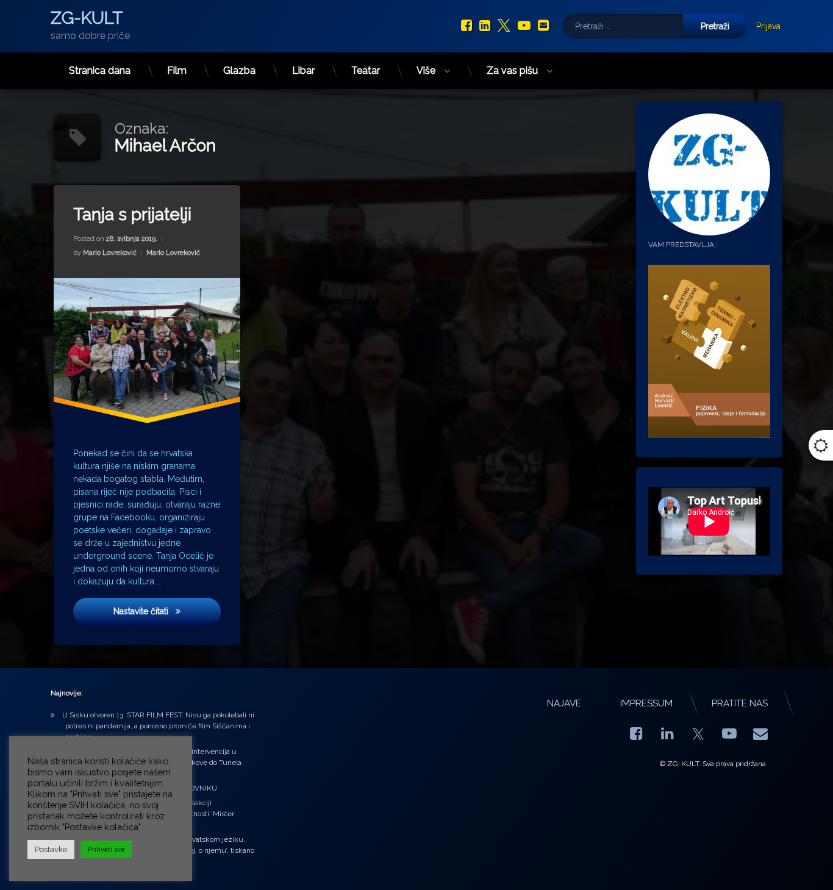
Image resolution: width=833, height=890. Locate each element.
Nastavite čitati (167, 611)
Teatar (365, 70)
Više (425, 70)
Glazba (239, 70)
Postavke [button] (51, 849)
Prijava (768, 26)
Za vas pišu (512, 70)
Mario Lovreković (110, 253)
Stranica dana (99, 70)
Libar (303, 70)
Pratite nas (740, 703)
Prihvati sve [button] (106, 849)
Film (177, 70)
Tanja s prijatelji (132, 214)
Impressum (646, 703)
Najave (564, 703)
